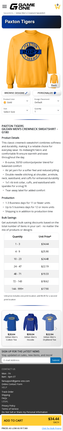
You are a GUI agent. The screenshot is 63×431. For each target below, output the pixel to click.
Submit (55, 360)
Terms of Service (10, 408)
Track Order (7, 391)
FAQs (4, 398)
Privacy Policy (8, 405)
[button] (4, 6)
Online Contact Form (12, 384)
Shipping (6, 395)
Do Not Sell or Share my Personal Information (25, 412)
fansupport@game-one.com (16, 380)
